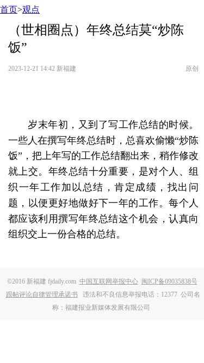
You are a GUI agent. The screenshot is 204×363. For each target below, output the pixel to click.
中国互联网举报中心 (108, 281)
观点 (31, 9)
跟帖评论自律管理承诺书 (42, 294)
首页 (8, 9)
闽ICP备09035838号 (169, 281)
